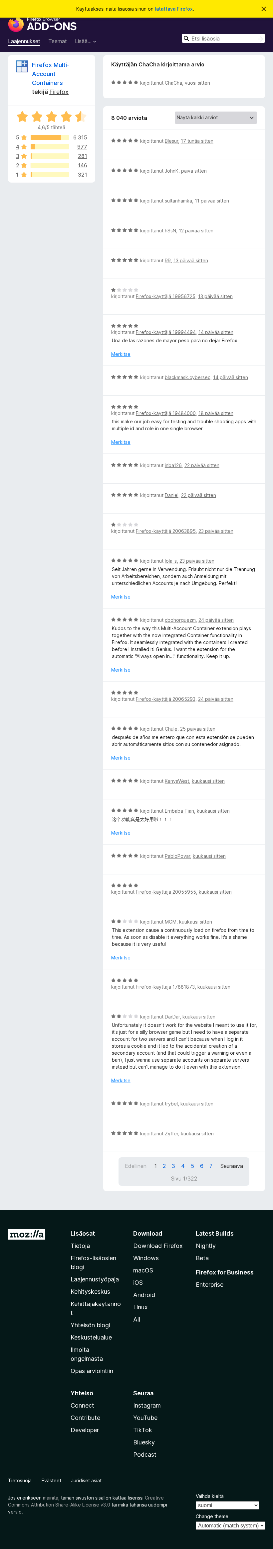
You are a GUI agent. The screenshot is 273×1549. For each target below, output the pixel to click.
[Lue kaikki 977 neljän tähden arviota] (50, 146)
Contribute (85, 1417)
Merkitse (121, 354)
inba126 (173, 465)
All (136, 1319)
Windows (146, 1258)
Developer (85, 1430)
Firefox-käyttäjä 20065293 (165, 699)
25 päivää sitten (197, 729)
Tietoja (80, 1245)
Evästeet (51, 1480)
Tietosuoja (20, 1480)
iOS (138, 1282)
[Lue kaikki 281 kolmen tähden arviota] (50, 156)
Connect (82, 1405)
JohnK (171, 171)
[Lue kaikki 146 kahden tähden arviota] (50, 165)
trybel (171, 1103)
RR (168, 260)
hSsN (170, 230)
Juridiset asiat (86, 1480)
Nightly (206, 1245)
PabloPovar (177, 856)
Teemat (57, 41)
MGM (170, 922)
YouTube (145, 1417)
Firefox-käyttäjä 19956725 (165, 296)
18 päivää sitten (215, 413)
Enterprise (209, 1284)
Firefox (59, 91)
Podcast (144, 1454)
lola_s (171, 561)
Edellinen (135, 1166)
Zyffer (171, 1133)
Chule (171, 729)
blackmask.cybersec (187, 377)
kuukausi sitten (208, 781)
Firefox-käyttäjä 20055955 (166, 892)
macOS (143, 1270)
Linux (140, 1307)
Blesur (171, 141)
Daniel (171, 495)
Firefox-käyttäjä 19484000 (166, 413)
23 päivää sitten (215, 531)
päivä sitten (194, 171)
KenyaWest (177, 781)
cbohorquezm (180, 620)
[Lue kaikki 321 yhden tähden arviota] (50, 174)
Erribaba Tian (179, 811)
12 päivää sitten (196, 230)
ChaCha (173, 83)
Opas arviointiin (92, 1370)
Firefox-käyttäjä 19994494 (166, 332)
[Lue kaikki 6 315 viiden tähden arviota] (50, 137)
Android (144, 1294)
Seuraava (231, 1166)
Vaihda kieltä (210, 1496)
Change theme (212, 1516)
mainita (50, 1498)
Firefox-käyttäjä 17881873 (165, 987)
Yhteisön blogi (90, 1325)
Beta (202, 1258)
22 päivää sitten (201, 465)
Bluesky (144, 1442)
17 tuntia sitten (197, 141)
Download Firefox (158, 1245)
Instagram (147, 1405)
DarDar (172, 1016)
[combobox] (223, 38)
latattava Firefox (174, 9)
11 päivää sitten (212, 201)
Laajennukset (24, 41)
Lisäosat (83, 1233)
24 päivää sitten (216, 620)
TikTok (142, 1430)
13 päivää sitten (190, 260)
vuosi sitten (197, 83)
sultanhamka (178, 201)
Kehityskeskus (90, 1291)
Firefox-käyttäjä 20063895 (166, 531)
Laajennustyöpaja (95, 1279)
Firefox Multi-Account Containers (51, 73)
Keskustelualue (91, 1337)
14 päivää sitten (215, 332)
